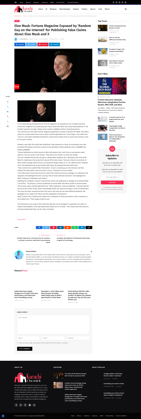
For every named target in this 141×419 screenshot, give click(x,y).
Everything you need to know (114, 383)
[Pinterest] (8, 116)
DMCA (52, 2)
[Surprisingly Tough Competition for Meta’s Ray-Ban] (102, 128)
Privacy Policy (60, 2)
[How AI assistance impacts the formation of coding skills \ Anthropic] (102, 137)
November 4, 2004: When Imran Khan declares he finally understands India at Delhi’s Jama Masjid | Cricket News (52, 294)
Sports (93, 9)
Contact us (45, 2)
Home (21, 2)
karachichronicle (39, 416)
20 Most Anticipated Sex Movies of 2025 (117, 27)
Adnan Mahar (24, 39)
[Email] (8, 126)
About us (28, 2)
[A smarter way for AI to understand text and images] (102, 119)
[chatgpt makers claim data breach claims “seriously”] (97, 376)
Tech (100, 9)
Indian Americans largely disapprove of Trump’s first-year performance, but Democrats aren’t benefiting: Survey (26, 294)
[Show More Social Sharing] (62, 44)
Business (53, 9)
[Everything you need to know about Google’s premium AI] (97, 395)
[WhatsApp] (8, 121)
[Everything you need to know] (97, 385)
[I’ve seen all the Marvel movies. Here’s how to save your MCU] (58, 376)
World (107, 9)
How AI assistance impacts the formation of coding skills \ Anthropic (117, 138)
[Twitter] (8, 107)
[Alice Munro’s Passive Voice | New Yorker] (102, 63)
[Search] (126, 9)
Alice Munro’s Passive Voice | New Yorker (116, 62)
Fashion (76, 9)
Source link (21, 219)
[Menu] (16, 2)
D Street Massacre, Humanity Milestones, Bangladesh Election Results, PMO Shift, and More (112, 102)
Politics (84, 9)
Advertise (36, 2)
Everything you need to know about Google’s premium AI (114, 394)
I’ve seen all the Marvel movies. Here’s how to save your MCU (76, 375)
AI (46, 9)
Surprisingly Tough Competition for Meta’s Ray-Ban (117, 128)
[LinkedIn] (8, 111)
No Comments (44, 39)
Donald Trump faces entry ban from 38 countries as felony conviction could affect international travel (33, 240)
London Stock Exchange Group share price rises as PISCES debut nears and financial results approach (75, 386)
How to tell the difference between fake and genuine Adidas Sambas (117, 39)
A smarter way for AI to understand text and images (117, 119)
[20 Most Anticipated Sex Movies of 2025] (102, 28)
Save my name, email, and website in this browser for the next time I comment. (43, 343)
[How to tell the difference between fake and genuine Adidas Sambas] (102, 39)
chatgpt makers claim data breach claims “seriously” (113, 375)
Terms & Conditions (72, 2)
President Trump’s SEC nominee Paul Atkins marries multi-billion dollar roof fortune (117, 50)
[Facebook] (8, 102)
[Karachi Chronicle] (24, 9)
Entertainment (64, 9)
